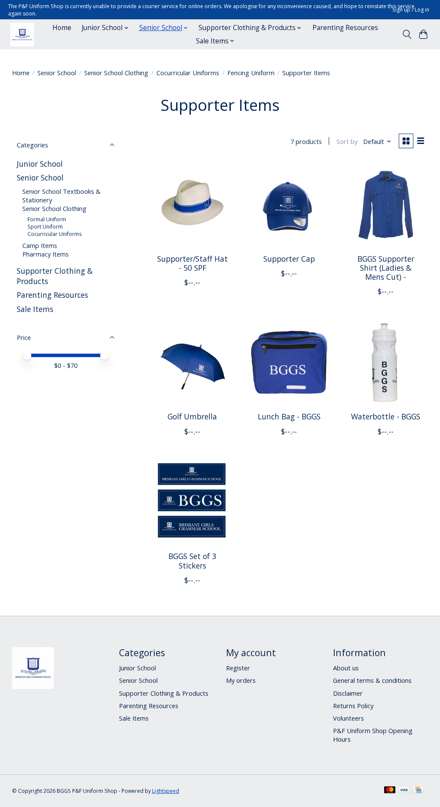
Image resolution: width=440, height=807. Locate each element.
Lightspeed (165, 791)
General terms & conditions (372, 680)
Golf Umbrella (192, 416)
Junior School (40, 164)
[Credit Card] (418, 790)
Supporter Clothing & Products (163, 693)
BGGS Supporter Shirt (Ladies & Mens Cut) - (386, 268)
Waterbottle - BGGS (385, 416)
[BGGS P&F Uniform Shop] (22, 34)
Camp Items (39, 245)
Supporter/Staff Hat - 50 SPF (192, 263)
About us (346, 667)
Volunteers (348, 718)
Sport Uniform (45, 226)
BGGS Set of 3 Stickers (192, 560)
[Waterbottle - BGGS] (385, 362)
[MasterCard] (389, 790)
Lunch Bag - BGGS (289, 416)
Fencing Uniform (251, 72)
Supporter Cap (289, 259)
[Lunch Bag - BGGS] (289, 362)
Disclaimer (348, 693)
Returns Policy (353, 705)
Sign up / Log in (410, 9)
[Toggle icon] (406, 34)
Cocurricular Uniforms (187, 72)
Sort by (347, 141)
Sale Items (35, 309)
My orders (241, 680)
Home (61, 27)
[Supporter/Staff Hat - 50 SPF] (192, 204)
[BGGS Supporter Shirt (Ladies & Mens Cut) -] (385, 204)
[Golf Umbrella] (192, 362)
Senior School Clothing (116, 72)
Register (238, 667)
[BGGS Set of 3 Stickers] (192, 502)
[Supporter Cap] (289, 204)
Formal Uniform (47, 219)
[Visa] (403, 790)
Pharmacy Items (45, 254)
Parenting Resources (345, 27)
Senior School (56, 72)
